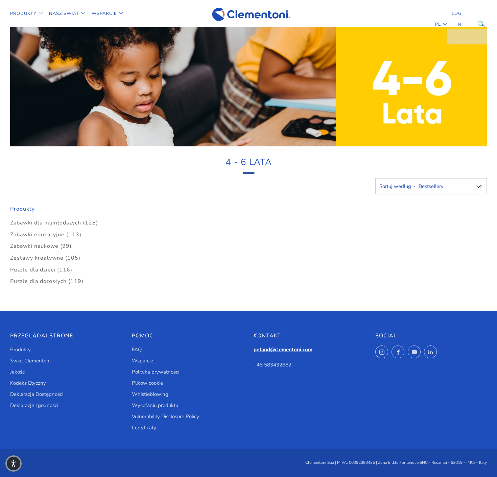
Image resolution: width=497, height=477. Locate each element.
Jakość (17, 371)
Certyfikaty (144, 427)
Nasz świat (64, 13)
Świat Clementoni (30, 360)
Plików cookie (147, 383)
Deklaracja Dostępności (36, 394)
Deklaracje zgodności (34, 405)
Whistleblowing (150, 394)
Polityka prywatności (155, 371)
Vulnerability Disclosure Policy (165, 416)
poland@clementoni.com (283, 349)
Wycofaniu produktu (155, 405)
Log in (457, 18)
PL (438, 24)
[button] (13, 463)
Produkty (23, 13)
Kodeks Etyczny (28, 383)
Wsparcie (104, 13)
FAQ (137, 349)
